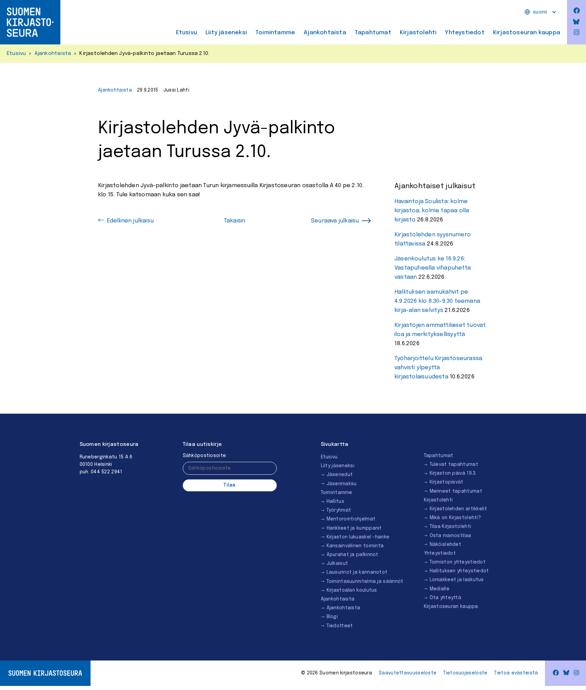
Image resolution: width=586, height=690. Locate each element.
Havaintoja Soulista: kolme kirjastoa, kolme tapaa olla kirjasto (431, 211)
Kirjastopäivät (447, 482)
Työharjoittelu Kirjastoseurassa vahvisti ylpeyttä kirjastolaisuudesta (438, 368)
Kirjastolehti (418, 33)
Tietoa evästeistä (516, 673)
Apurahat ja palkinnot (352, 554)
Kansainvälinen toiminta (355, 546)
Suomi (540, 12)
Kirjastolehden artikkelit (458, 509)
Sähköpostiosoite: (205, 455)
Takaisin (235, 221)
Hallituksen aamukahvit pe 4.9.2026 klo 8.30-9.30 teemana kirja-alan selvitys (437, 301)
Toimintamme (275, 33)
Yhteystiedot (464, 33)
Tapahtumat (373, 33)
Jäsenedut (340, 474)
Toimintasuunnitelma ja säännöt (365, 581)
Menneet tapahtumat (456, 491)
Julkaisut (337, 563)
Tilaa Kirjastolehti (450, 526)
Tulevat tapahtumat (454, 464)
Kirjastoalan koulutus (352, 590)
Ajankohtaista (325, 33)
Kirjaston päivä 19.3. (453, 473)
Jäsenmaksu (342, 483)
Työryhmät (339, 510)
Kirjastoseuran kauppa (526, 33)
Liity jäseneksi (226, 33)
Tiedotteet (340, 626)
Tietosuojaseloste (465, 673)
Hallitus (335, 501)
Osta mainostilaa (450, 535)
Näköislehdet (446, 544)
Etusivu (186, 33)
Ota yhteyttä (446, 597)
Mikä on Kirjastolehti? (455, 517)
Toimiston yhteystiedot (458, 562)
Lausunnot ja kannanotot (357, 572)
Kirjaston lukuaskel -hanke (358, 537)
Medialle (439, 589)
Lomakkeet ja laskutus (457, 579)
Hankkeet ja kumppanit (354, 528)
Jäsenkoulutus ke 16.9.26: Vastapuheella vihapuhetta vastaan (432, 268)
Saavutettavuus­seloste (407, 673)
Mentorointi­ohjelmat (351, 519)
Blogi (332, 616)
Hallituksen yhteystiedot (459, 571)
